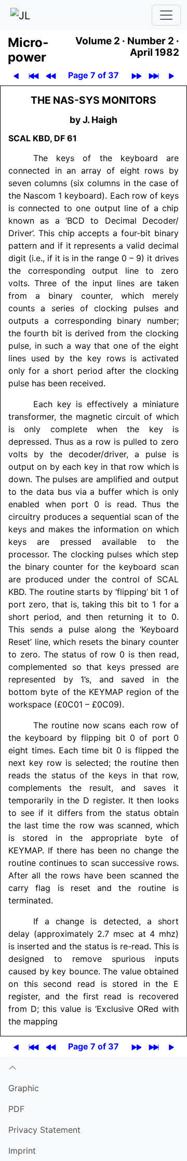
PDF (16, 1109)
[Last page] (153, 75)
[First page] (33, 75)
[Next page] (171, 75)
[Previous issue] (50, 75)
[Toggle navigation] (166, 15)
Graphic (23, 1088)
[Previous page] (16, 75)
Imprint (22, 1150)
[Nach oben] (93, 1067)
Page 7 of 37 (93, 75)
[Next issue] (136, 75)
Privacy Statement (44, 1130)
